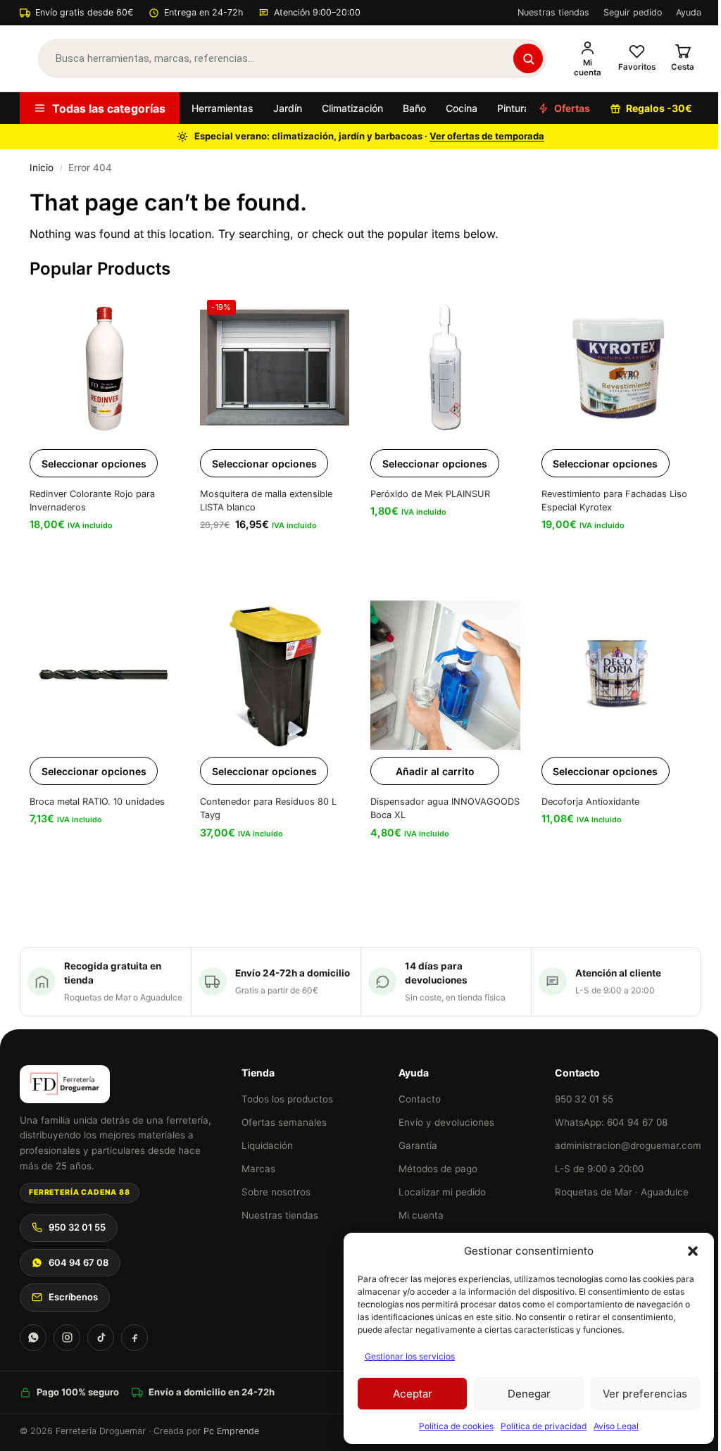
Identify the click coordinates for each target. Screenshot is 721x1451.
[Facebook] (134, 1337)
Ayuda (688, 12)
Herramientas (222, 108)
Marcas (258, 1168)
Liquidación (267, 1145)
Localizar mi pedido (442, 1192)
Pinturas (516, 108)
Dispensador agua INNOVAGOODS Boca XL (445, 808)
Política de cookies (456, 1426)
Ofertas (572, 108)
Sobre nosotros (276, 1192)
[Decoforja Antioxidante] (616, 675)
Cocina (461, 108)
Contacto (420, 1099)
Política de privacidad (544, 1426)
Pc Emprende (231, 1431)
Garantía (418, 1145)
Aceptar (412, 1393)
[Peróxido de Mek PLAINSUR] (445, 367)
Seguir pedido (632, 12)
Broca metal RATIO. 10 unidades (97, 801)
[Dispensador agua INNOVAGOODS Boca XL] (445, 675)
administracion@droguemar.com (628, 1145)
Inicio (42, 167)
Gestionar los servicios (410, 1356)
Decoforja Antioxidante (590, 801)
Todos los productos (287, 1099)
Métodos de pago (438, 1168)
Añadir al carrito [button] (435, 771)
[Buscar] (528, 58)
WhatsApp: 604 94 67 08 (611, 1122)
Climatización (352, 108)
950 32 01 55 (77, 1227)
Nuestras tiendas (553, 12)
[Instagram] (67, 1337)
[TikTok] (100, 1337)
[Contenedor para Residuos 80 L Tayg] (274, 675)
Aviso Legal (616, 1426)
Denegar (529, 1393)
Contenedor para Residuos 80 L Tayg (268, 808)
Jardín (287, 108)
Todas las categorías (108, 108)
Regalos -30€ (659, 108)
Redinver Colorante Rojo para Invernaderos (92, 501)
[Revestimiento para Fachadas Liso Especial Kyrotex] (616, 367)
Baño (414, 108)
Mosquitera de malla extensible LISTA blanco (266, 501)
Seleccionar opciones (94, 464)
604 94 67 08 (78, 1262)
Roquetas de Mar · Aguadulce (622, 1192)
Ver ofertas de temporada (487, 136)
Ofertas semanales (284, 1122)
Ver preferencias (645, 1393)
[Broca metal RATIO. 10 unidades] (104, 675)
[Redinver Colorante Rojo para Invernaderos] (104, 367)
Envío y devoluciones (446, 1122)
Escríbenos (73, 1296)
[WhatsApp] (33, 1337)
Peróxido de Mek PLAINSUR (430, 494)
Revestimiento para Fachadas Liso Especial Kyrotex (614, 501)
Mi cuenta (421, 1215)
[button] (693, 1251)
